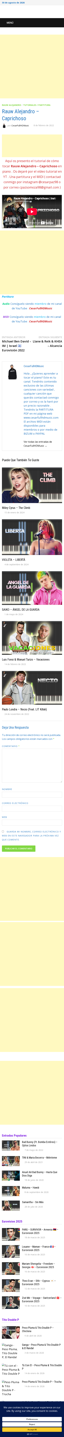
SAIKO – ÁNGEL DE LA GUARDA (20, 609)
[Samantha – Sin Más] (11, 1202)
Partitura (8, 296)
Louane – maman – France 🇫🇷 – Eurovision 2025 (39, 1248)
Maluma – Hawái (30, 1187)
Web (4, 817)
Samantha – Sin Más (33, 1202)
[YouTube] (53, 2)
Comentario (11, 746)
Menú (10, 22)
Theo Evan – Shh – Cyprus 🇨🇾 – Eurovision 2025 (39, 1282)
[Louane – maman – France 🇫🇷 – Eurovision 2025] (11, 1247)
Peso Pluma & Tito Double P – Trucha (41, 1381)
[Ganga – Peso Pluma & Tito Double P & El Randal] (11, 1345)
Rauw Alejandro (11, 105)
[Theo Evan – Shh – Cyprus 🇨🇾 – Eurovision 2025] (11, 1281)
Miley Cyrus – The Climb (16, 508)
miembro (41, 303)
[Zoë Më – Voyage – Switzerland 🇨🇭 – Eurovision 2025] (11, 1298)
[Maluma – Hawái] (11, 1188)
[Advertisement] (32, 66)
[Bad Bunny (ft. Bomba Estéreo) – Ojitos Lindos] (11, 1142)
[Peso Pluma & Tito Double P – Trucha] (11, 1382)
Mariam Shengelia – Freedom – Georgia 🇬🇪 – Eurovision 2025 (38, 1265)
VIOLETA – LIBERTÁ (13, 560)
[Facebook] (49, 2)
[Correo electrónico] (60, 2)
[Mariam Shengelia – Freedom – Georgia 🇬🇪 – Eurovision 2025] (11, 1264)
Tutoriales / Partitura (36, 105)
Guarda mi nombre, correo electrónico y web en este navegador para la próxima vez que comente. (31, 835)
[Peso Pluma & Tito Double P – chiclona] (11, 1328)
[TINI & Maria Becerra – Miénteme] (11, 1158)
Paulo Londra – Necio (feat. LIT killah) (24, 709)
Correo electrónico (15, 803)
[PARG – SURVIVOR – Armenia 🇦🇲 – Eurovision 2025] (11, 1230)
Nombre (7, 789)
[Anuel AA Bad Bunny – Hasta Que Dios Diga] (11, 1172)
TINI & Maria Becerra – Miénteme (39, 1157)
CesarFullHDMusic (20, 125)
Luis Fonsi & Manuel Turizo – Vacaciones (26, 659)
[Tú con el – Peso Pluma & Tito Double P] (11, 1365)
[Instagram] (57, 2)
